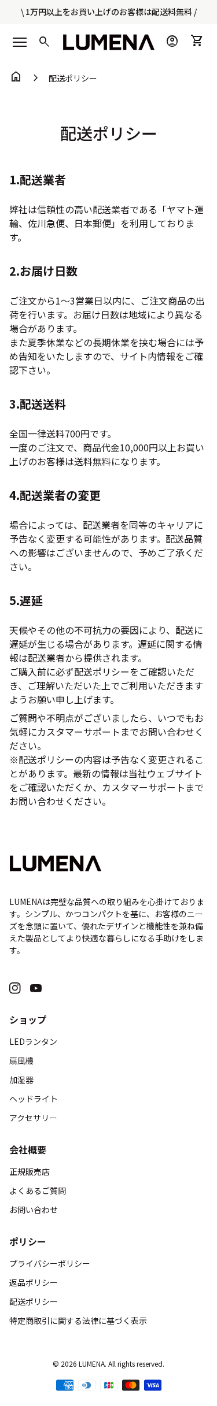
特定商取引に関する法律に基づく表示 (78, 1320)
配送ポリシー (73, 78)
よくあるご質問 (37, 1190)
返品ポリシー (33, 1282)
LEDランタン (33, 1041)
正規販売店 (29, 1171)
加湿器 (21, 1079)
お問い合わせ (33, 1209)
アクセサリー (33, 1117)
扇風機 (21, 1060)
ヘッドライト (33, 1098)
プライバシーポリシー (49, 1263)
